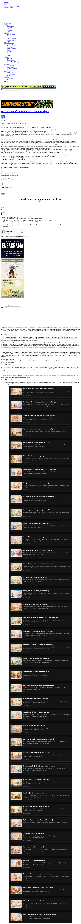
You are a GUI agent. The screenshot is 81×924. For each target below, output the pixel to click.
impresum (6, 3)
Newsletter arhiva (8, 7)
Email (3, 212)
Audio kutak (10, 78)
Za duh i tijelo (10, 44)
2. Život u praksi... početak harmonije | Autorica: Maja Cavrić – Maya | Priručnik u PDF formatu (27, 220)
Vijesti (5, 24)
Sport (8, 55)
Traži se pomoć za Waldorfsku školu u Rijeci (25, 111)
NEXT (7, 236)
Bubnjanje (9, 36)
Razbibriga (6, 77)
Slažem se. (5, 226)
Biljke (8, 75)
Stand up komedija (11, 40)
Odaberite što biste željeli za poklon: (10, 217)
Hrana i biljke (7, 71)
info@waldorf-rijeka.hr (6, 135)
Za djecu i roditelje (11, 45)
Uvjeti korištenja (8, 4)
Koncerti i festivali (11, 34)
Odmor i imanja (11, 65)
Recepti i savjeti (11, 74)
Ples (8, 37)
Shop (8, 31)
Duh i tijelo (6, 57)
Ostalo (8, 41)
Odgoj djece (10, 47)
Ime (2, 207)
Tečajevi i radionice (9, 43)
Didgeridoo (10, 52)
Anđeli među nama (11, 61)
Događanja (6, 33)
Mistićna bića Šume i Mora (13, 62)
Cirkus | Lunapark (11, 38)
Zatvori (2, 194)
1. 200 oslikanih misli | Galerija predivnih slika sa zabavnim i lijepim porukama (22, 218)
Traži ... (2, 89)
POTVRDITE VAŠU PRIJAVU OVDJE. (19, 236)
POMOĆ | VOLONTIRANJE (11, 6)
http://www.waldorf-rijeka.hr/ (8, 179)
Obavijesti (9, 30)
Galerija (6, 81)
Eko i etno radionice (12, 48)
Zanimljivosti (10, 26)
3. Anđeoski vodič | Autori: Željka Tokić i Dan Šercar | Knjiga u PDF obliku (22, 221)
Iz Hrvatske (10, 28)
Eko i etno (6, 64)
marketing (6, 2)
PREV (2, 236)
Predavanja (9, 27)
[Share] (40, 116)
